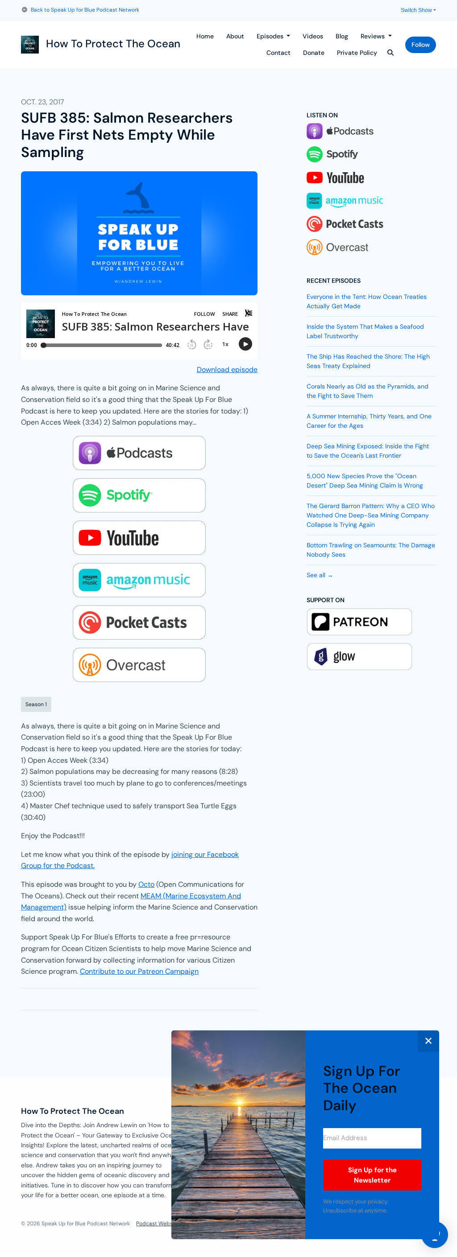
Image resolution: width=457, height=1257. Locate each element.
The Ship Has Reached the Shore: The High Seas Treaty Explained (368, 361)
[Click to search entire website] (391, 53)
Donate (313, 53)
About (235, 36)
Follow (420, 45)
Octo (146, 884)
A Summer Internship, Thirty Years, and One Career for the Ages (369, 421)
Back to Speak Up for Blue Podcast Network (85, 9)
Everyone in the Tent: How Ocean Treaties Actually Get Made (367, 301)
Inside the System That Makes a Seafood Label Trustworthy (365, 331)
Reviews (373, 36)
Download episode (227, 369)
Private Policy (357, 53)
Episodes (271, 36)
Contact (278, 53)
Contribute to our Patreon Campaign (139, 971)
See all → (320, 575)
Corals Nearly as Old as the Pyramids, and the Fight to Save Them (367, 391)
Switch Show (416, 10)
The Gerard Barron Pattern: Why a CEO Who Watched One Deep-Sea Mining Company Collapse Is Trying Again (371, 515)
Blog (342, 36)
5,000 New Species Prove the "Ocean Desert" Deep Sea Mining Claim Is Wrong (365, 480)
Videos (313, 36)
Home (205, 36)
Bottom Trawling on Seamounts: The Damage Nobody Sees (371, 549)
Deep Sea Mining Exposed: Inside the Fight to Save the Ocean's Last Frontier (368, 450)
